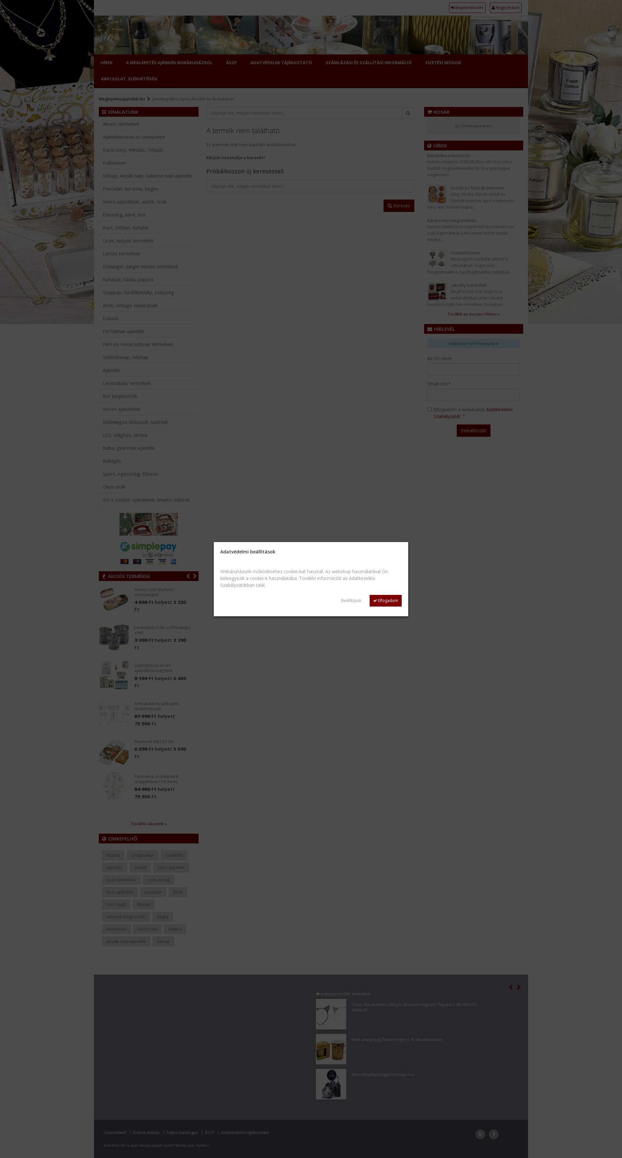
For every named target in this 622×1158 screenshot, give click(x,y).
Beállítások (351, 600)
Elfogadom (387, 600)
